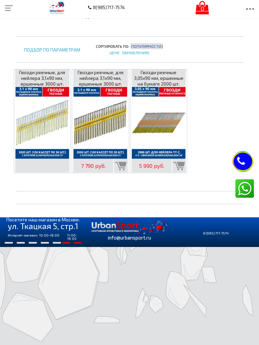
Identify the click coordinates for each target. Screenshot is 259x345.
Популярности (146, 46)
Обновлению (135, 52)
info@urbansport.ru (129, 237)
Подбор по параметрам (52, 50)
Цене (115, 52)
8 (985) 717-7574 (216, 233)
